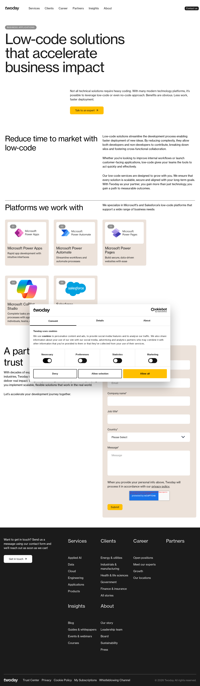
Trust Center (31, 680)
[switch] (82, 360)
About (108, 8)
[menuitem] (34, 8)
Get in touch (16, 559)
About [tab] (146, 320)
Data (71, 564)
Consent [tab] (53, 321)
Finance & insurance (114, 588)
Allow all (145, 373)
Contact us (191, 8)
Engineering (75, 578)
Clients (49, 8)
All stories (107, 595)
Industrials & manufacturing (110, 566)
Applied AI (75, 557)
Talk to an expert (85, 110)
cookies (46, 336)
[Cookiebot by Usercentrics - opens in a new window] (153, 310)
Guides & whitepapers (82, 629)
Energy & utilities (111, 557)
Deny (55, 373)
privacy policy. (161, 486)
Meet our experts (144, 564)
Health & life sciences (114, 575)
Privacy (46, 680)
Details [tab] (100, 320)
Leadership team (111, 629)
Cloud (72, 571)
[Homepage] (12, 8)
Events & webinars (80, 636)
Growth (138, 571)
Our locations (142, 578)
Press (104, 649)
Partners (78, 8)
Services (34, 8)
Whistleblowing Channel (114, 680)
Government (109, 582)
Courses (73, 643)
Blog (71, 622)
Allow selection (100, 373)
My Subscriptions (85, 680)
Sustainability (109, 643)
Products (74, 591)
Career (63, 8)
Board (105, 636)
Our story (107, 622)
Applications (76, 584)
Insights (94, 8)
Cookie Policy (63, 680)
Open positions (143, 557)
